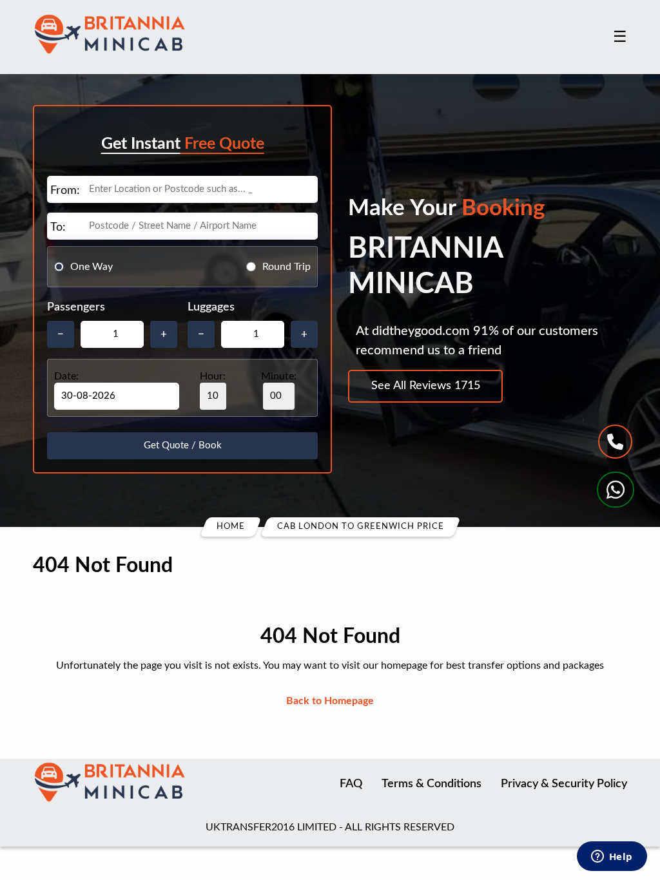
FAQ (351, 784)
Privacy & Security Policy (564, 784)
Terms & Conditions (431, 784)
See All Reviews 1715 (425, 386)
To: (58, 227)
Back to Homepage (330, 701)
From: (65, 190)
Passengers (76, 307)
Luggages (211, 307)
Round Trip (286, 267)
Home (231, 526)
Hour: (213, 376)
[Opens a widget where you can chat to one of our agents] (611, 857)
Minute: (278, 376)
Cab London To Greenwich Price (360, 526)
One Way (91, 267)
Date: (66, 376)
